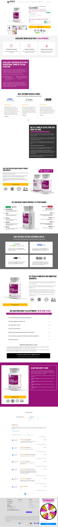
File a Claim (31, 504)
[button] (27, 2)
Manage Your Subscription (33, 501)
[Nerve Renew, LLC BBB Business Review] (17, 258)
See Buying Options (15, 184)
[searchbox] (14, 434)
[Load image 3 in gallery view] (19, 27)
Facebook (20, 501)
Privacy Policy (31, 507)
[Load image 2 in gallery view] (14, 27)
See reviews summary (42, 6)
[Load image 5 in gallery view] (9, 32)
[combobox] (22, 435)
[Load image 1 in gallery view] (9, 27)
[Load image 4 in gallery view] (24, 27)
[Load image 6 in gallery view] (14, 32)
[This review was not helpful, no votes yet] (45, 444)
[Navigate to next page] (34, 493)
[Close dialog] (56, 498)
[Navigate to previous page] (23, 493)
